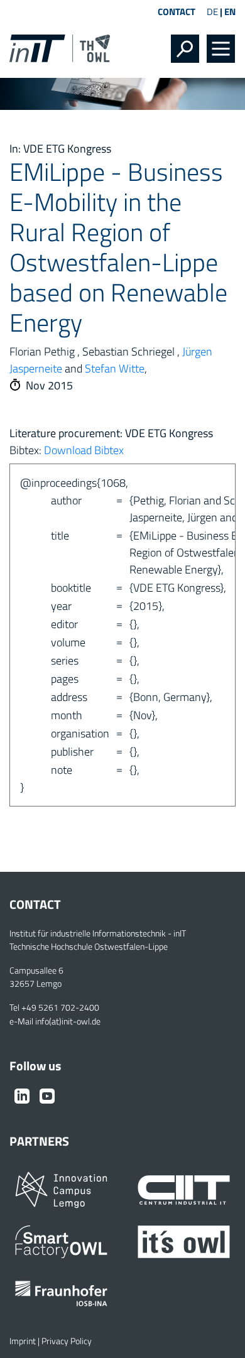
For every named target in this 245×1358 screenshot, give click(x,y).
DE (212, 11)
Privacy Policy (66, 1341)
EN (230, 11)
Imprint (22, 1341)
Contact (176, 11)
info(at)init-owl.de (68, 1021)
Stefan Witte (114, 368)
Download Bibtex (84, 450)
